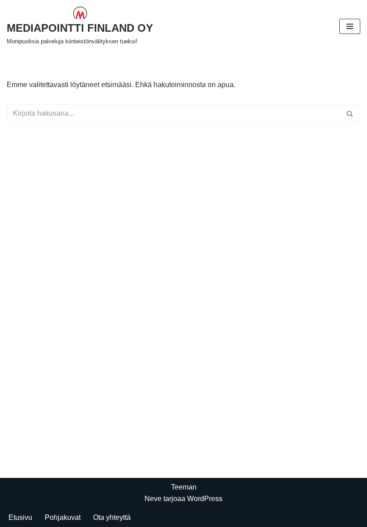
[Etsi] (350, 113)
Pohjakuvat (63, 517)
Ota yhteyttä (112, 517)
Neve (153, 498)
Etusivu (20, 517)
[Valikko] (349, 26)
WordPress (204, 498)
